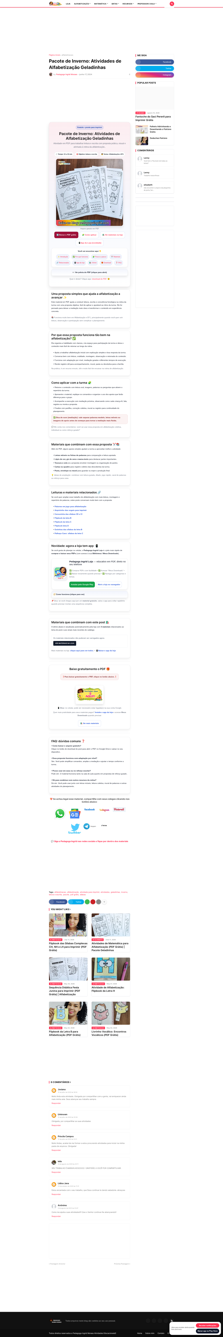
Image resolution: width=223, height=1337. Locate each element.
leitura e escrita (55, 894)
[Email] (98, 901)
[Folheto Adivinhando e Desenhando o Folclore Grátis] (142, 129)
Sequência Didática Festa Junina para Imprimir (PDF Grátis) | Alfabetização (64, 991)
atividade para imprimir (89, 892)
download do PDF (99, 279)
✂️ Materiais (115, 257)
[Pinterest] (92, 901)
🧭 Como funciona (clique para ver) (68, 594)
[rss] (171, 1320)
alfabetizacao (67, 55)
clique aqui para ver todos (81, 651)
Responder (56, 1103)
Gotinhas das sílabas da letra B (68, 529)
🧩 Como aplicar (89, 235)
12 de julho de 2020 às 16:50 (67, 1092)
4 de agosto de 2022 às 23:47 (68, 1208)
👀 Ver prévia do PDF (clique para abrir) (89, 272)
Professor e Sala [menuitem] (146, 4)
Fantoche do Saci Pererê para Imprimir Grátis (153, 118)
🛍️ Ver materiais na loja (112, 235)
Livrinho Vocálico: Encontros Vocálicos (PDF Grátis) (109, 1033)
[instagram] (166, 1320)
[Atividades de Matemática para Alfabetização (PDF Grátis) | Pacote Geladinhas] (111, 924)
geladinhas (115, 892)
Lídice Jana (63, 1183)
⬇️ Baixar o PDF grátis (66, 235)
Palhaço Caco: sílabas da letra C (69, 533)
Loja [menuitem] (68, 4)
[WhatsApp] (87, 901)
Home (139, 1333)
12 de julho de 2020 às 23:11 (67, 1139)
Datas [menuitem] (114, 4)
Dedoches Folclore (158, 138)
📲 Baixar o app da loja (105, 651)
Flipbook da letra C (63, 522)
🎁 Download (106, 263)
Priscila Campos (66, 1136)
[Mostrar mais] (104, 901)
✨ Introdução (63, 257)
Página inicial (54, 55)
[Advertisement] (111, 31)
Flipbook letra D (62, 526)
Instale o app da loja (104, 712)
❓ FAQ (119, 263)
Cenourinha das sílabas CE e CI (68, 514)
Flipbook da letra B (63, 518)
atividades (105, 892)
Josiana (62, 1089)
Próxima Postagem (121, 1264)
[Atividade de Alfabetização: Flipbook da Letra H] (111, 969)
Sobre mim (149, 1333)
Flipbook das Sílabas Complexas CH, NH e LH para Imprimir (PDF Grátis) (68, 947)
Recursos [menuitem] (127, 4)
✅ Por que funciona (80, 257)
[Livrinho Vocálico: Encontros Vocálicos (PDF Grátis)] (111, 1013)
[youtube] (160, 1320)
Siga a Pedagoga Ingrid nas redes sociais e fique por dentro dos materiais (91, 841)
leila (60, 1161)
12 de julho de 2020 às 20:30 (68, 1117)
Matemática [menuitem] (100, 4)
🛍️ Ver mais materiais (89, 723)
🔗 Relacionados (62, 263)
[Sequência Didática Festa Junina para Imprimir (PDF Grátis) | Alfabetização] (68, 969)
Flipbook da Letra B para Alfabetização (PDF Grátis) (65, 1033)
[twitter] (154, 1320)
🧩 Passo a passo (99, 257)
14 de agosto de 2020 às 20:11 (68, 1164)
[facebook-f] (148, 1320)
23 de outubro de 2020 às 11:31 (68, 1186)
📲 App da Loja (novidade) (89, 243)
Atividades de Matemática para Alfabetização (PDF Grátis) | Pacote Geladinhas (110, 947)
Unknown (62, 1114)
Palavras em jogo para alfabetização (70, 506)
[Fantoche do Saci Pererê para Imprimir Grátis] (155, 98)
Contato (161, 1333)
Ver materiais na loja (64, 643)
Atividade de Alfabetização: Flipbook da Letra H (108, 989)
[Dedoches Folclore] (142, 141)
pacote (66, 894)
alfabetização (73, 892)
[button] (167, 4)
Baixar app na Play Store (207, 1331)
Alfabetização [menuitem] (81, 4)
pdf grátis (74, 894)
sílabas (83, 894)
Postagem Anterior (57, 1264)
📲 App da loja (79, 263)
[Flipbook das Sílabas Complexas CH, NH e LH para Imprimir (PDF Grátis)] (68, 924)
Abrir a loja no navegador (109, 584)
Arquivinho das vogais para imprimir (71, 510)
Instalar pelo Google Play (82, 584)
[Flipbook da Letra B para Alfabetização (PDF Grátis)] (68, 1013)
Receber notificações (207, 1325)
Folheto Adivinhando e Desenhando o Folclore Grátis (160, 129)
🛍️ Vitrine (93, 263)
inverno (124, 892)
